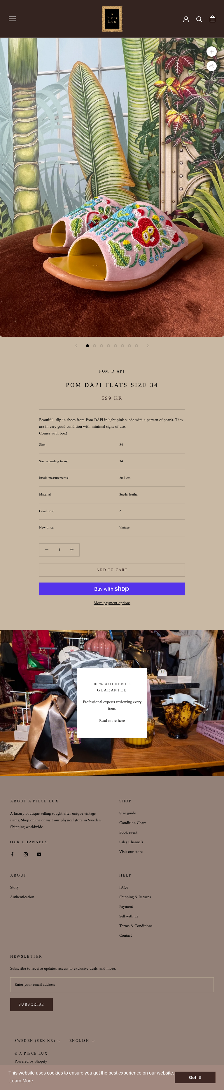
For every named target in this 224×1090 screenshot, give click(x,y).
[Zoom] (211, 51)
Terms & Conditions (135, 926)
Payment (126, 907)
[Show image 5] (115, 345)
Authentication (22, 897)
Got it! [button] (195, 1077)
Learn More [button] (21, 1080)
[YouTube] (39, 854)
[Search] (199, 19)
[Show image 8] (136, 345)
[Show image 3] (101, 345)
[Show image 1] (87, 345)
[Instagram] (26, 854)
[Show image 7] (129, 345)
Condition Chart (132, 823)
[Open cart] (212, 18)
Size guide (127, 813)
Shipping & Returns (135, 897)
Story (14, 887)
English (79, 1041)
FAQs (123, 887)
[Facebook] (12, 854)
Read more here (112, 720)
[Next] (148, 346)
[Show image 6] (122, 345)
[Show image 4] (108, 345)
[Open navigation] (12, 18)
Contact (125, 936)
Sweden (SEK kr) (35, 1041)
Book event (128, 833)
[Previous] (76, 346)
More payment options (112, 603)
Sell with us (128, 916)
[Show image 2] (94, 345)
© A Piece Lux (31, 1053)
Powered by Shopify (31, 1061)
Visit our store (131, 852)
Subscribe (31, 1004)
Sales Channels (131, 842)
